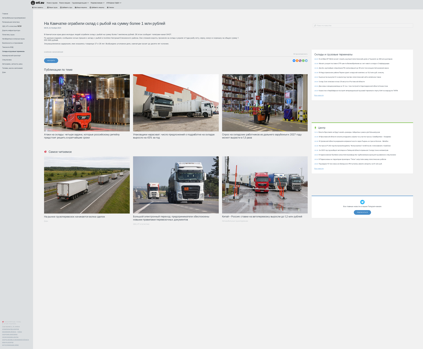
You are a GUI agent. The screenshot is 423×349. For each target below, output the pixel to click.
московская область (9, 331)
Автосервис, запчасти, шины (12, 64)
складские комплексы (9, 334)
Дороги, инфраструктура (11, 30)
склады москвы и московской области (15, 339)
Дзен (4, 72)
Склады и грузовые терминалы (13, 51)
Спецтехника (7, 60)
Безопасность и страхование (12, 43)
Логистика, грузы (8, 34)
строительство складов (10, 329)
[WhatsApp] (303, 60)
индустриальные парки (10, 345)
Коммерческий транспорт (11, 55)
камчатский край (57, 52)
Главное (5, 14)
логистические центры (10, 337)
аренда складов (7, 342)
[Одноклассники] (297, 60)
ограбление (48, 52)
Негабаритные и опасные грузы (13, 39)
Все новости (319, 95)
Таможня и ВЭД (7, 47)
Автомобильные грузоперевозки (13, 18)
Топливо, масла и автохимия (12, 68)
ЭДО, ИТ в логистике (9, 26)
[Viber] (300, 60)
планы (19, 331)
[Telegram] (306, 60)
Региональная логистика (10, 22)
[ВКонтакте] (294, 60)
